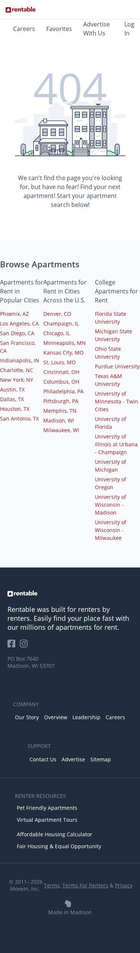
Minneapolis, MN (64, 342)
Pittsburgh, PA (60, 401)
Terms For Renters (85, 885)
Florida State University (110, 317)
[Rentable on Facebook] (13, 646)
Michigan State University (113, 335)
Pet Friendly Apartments (47, 807)
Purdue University (117, 366)
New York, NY (16, 379)
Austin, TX (12, 389)
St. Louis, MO (59, 362)
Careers (24, 29)
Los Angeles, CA (19, 323)
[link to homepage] (70, 593)
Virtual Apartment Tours (47, 819)
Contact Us (42, 759)
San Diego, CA (17, 333)
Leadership (86, 717)
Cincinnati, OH (61, 371)
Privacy (124, 885)
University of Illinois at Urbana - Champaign (116, 444)
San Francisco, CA (17, 346)
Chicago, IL (56, 333)
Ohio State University (108, 352)
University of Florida (110, 422)
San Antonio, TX (19, 418)
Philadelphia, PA (63, 391)
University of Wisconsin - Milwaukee (110, 530)
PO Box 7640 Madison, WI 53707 (31, 662)
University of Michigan (110, 465)
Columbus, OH (61, 381)
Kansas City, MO (63, 352)
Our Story (27, 717)
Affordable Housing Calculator (54, 834)
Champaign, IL (61, 323)
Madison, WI (58, 420)
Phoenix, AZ (14, 313)
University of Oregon (110, 483)
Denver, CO (57, 313)
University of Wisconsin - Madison (110, 504)
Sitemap (100, 759)
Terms (52, 885)
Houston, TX (14, 408)
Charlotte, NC (16, 370)
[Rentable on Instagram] (25, 646)
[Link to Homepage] (20, 9)
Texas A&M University (108, 379)
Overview (55, 717)
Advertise (73, 759)
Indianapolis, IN (19, 360)
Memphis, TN (60, 410)
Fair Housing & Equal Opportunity (59, 846)
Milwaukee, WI (61, 430)
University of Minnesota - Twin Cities (116, 401)
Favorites (59, 29)
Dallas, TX (12, 399)
